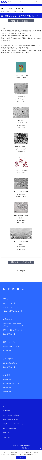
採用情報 (5, 391)
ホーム (2, 8)
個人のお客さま (8, 334)
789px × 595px (21, 223)
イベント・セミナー (9, 307)
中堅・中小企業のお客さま (11, 330)
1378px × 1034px (21, 196)
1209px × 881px (21, 151)
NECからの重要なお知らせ (11, 311)
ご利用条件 (6, 432)
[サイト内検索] (36, 2)
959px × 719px (21, 101)
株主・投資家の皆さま (10, 383)
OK (20, 458)
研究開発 (5, 387)
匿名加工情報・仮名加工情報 (10, 419)
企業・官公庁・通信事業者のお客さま (12, 325)
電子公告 (5, 406)
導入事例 (5, 350)
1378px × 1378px (21, 77)
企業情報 (10, 8)
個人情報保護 (28, 454)
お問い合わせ (6, 437)
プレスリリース (8, 303)
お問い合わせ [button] (25, 448)
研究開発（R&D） (20, 8)
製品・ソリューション (10, 346)
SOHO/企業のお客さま (10, 363)
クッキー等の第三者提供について (12, 415)
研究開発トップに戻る (20, 21)
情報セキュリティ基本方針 (10, 428)
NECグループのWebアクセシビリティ (13, 424)
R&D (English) (21, 271)
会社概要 (5, 379)
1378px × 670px (21, 249)
